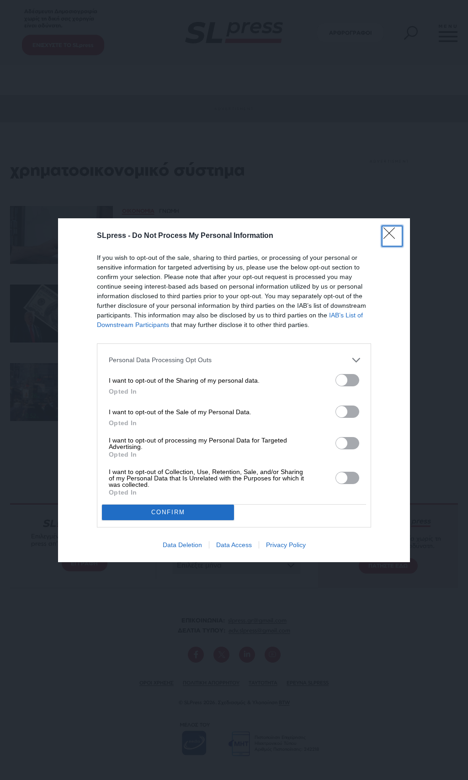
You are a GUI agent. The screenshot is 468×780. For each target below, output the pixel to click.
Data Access (234, 544)
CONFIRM (168, 512)
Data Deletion (182, 544)
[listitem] (234, 360)
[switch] (347, 380)
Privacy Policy (286, 544)
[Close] (392, 236)
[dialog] (234, 390)
